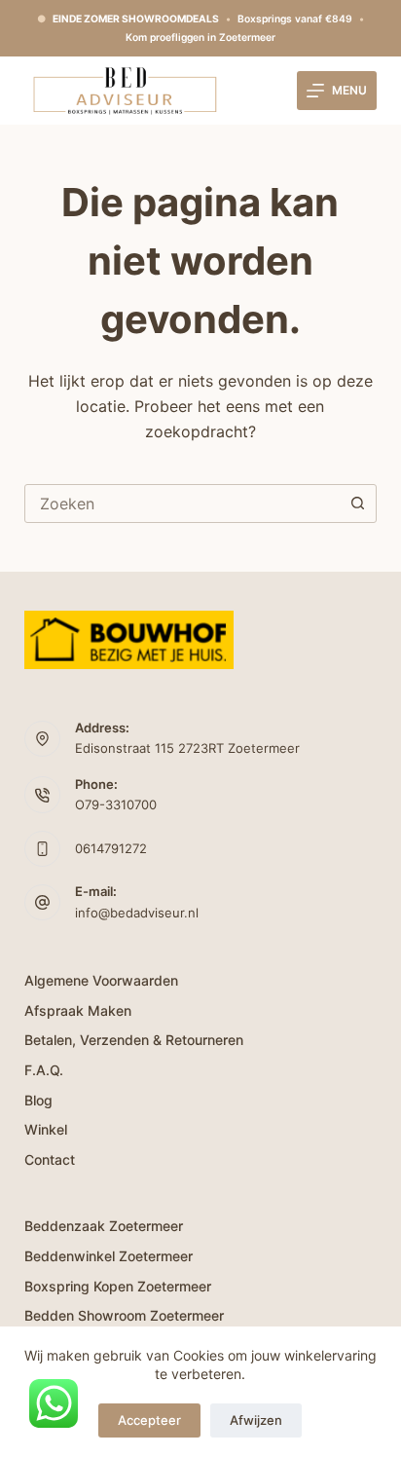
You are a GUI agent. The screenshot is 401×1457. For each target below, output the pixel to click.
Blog (38, 1100)
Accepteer (149, 1420)
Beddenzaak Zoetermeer (103, 1225)
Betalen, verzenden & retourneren (133, 1039)
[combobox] (182, 503)
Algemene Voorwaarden (101, 980)
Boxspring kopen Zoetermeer (117, 1286)
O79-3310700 (116, 804)
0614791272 (111, 848)
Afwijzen (256, 1420)
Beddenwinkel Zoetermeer (108, 1256)
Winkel (45, 1129)
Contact (49, 1159)
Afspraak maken (77, 1010)
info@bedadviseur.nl (137, 912)
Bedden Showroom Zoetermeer (124, 1315)
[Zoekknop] (357, 503)
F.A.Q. (43, 1070)
